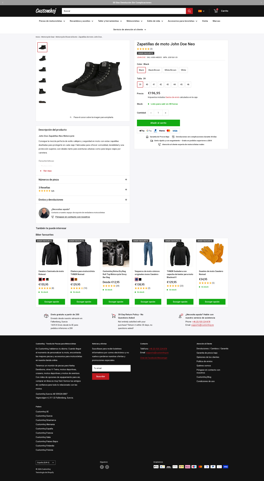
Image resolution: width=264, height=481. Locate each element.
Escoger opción (52, 302)
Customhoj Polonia (44, 450)
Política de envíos (204, 361)
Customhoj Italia (43, 437)
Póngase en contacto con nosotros (72, 217)
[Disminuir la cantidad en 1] (151, 113)
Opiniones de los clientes (208, 357)
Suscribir (100, 376)
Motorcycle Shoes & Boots (66, 37)
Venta (205, 21)
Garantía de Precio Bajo (159, 137)
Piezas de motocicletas (50, 21)
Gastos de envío (172, 97)
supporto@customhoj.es (202, 325)
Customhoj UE (42, 411)
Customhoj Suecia (44, 416)
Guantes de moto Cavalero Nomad (211, 272)
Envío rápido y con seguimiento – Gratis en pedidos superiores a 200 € (183, 141)
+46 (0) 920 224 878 (201, 321)
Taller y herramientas (108, 21)
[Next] (228, 272)
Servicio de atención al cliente (128, 29)
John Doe (141, 57)
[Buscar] (189, 11)
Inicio (38, 37)
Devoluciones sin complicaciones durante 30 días (196, 137)
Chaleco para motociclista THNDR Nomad (83, 272)
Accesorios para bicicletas (181, 21)
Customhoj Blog (204, 377)
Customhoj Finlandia (45, 445)
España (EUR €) (43, 462)
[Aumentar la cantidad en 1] (165, 113)
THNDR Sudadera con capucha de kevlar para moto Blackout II (180, 274)
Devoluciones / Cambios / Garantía (212, 348)
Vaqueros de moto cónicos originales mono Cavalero (147, 272)
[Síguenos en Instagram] (107, 467)
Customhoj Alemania (45, 424)
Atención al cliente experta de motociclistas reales (183, 145)
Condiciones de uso (206, 381)
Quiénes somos (204, 365)
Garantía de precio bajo (207, 353)
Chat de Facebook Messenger (153, 358)
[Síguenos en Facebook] (102, 467)
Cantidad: (141, 113)
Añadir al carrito (158, 123)
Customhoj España (44, 428)
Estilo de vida (153, 21)
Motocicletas (133, 21)
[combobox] (124, 11)
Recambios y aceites (80, 21)
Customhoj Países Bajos (47, 441)
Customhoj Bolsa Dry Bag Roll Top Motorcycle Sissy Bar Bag (115, 274)
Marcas (216, 21)
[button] (143, 49)
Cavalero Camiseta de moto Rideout (51, 272)
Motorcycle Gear (47, 37)
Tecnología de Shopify (45, 472)
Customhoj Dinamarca (46, 420)
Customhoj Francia (44, 433)
